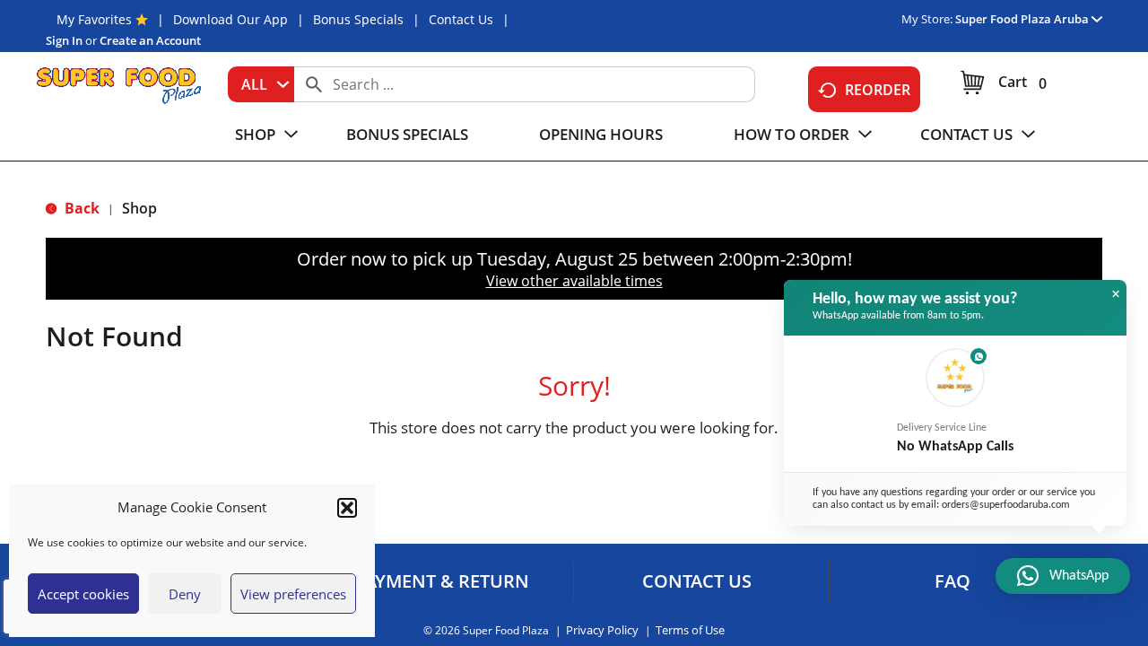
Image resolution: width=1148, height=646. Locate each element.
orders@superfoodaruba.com (1006, 505)
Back (80, 208)
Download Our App (230, 19)
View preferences (293, 594)
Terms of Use (690, 630)
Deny (185, 594)
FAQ (952, 581)
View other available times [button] (574, 281)
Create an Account (150, 40)
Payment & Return (441, 581)
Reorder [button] (877, 90)
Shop (139, 208)
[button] (347, 508)
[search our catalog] (314, 84)
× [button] (1115, 294)
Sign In (64, 40)
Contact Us (461, 19)
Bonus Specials (358, 19)
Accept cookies (83, 594)
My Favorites (94, 19)
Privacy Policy (602, 630)
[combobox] (261, 84)
